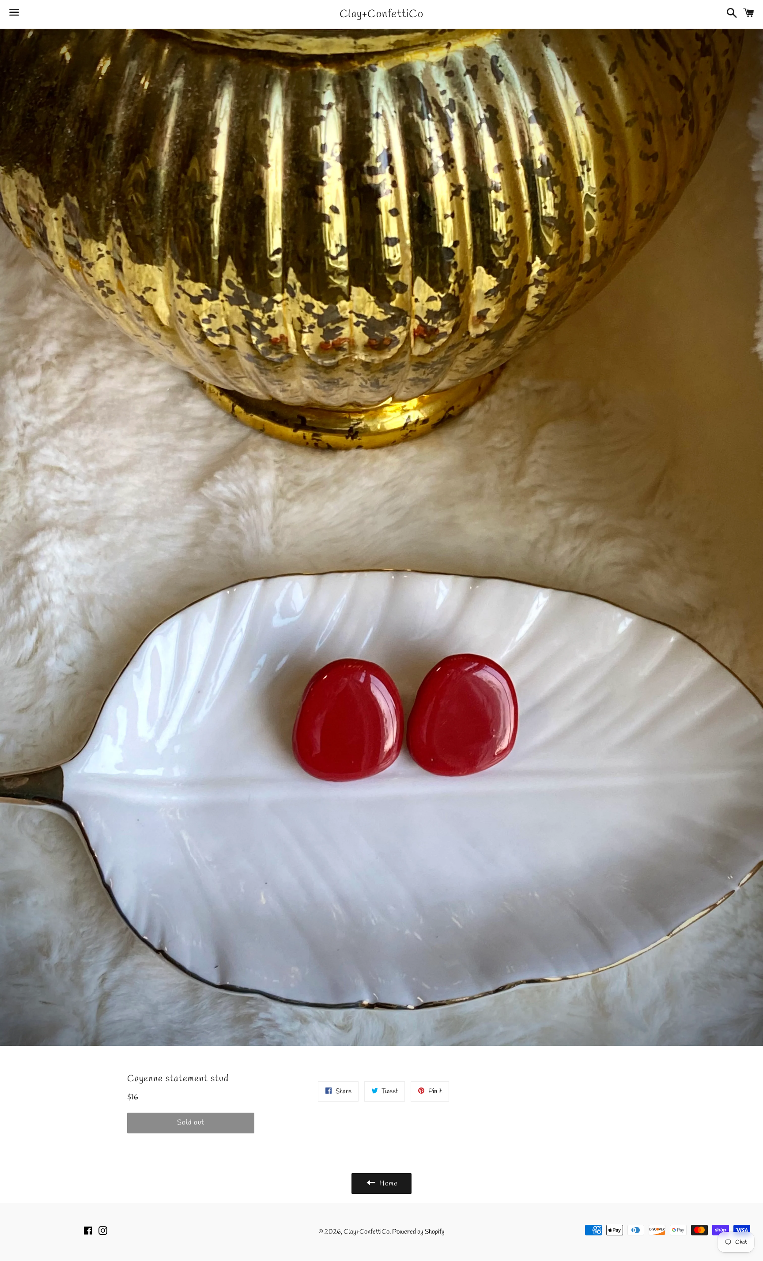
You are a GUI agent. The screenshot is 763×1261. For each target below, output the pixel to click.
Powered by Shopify (418, 1231)
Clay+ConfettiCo (381, 14)
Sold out (190, 1122)
